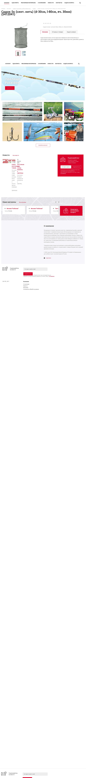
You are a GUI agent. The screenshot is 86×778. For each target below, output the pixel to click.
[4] (49, 23)
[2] (45, 23)
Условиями (63, 173)
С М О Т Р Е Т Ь (10, 88)
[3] (47, 23)
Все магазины (22, 202)
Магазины (25, 287)
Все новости (16, 155)
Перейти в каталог (43, 145)
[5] (50, 23)
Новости (25, 285)
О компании (26, 284)
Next (59, 202)
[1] (44, 23)
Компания (26, 281)
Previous (56, 202)
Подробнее (48, 258)
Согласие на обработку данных (31, 289)
